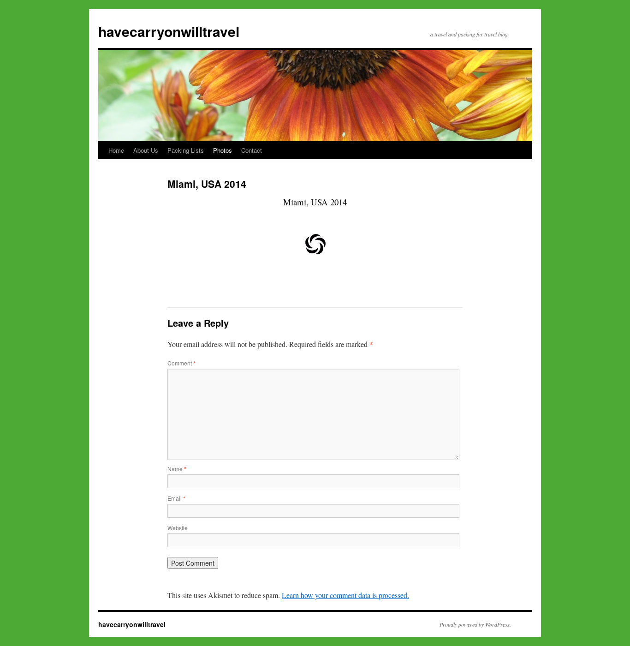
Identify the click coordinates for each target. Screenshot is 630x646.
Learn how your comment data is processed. (345, 595)
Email (176, 498)
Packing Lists (185, 150)
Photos (222, 150)
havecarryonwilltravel (168, 31)
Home (116, 150)
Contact (251, 150)
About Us (145, 150)
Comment (181, 363)
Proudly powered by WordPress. (475, 624)
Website (177, 528)
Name (176, 469)
